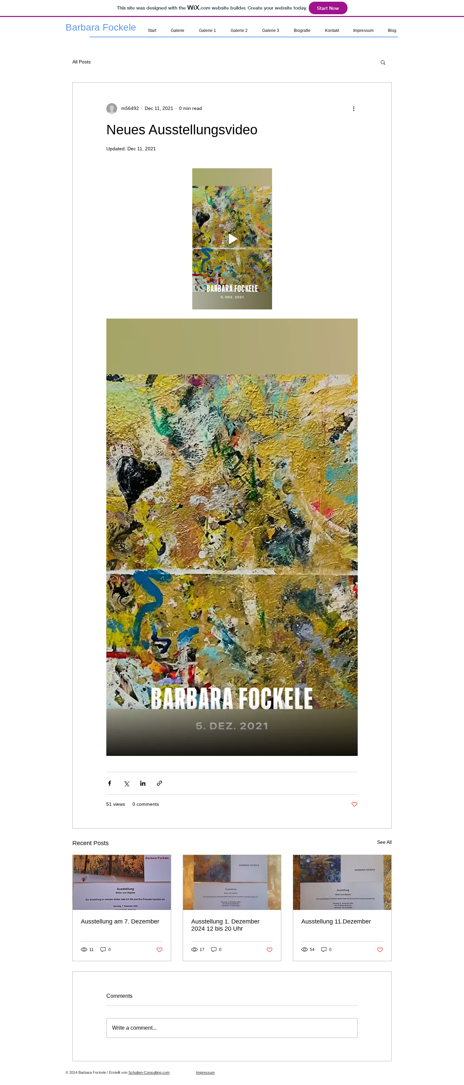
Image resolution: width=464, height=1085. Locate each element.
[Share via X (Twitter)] (126, 783)
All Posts (81, 61)
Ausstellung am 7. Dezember (120, 921)
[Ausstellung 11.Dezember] (342, 882)
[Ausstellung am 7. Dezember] (122, 882)
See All (384, 842)
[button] (383, 62)
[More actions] (354, 108)
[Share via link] (159, 783)
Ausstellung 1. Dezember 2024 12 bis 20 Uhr (225, 925)
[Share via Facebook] (109, 783)
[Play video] (232, 238)
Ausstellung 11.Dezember (336, 921)
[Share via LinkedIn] (143, 783)
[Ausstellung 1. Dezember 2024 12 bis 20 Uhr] (232, 882)
